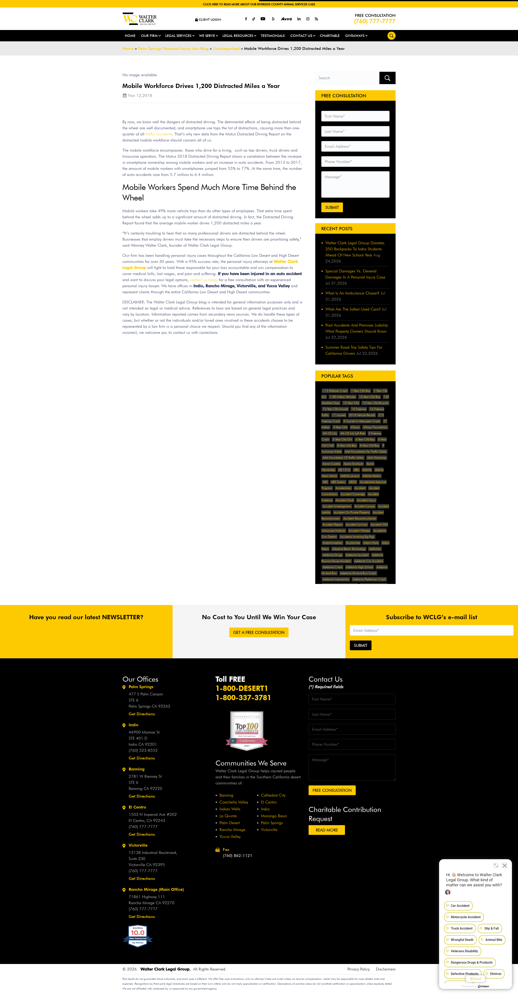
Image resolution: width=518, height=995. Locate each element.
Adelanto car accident (369, 561)
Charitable (330, 36)
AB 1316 (344, 470)
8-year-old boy (346, 445)
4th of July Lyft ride (352, 433)
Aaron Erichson (353, 464)
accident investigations (337, 506)
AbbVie (367, 470)
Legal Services (178, 36)
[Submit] (387, 78)
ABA (356, 470)
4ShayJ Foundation (375, 427)
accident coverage (353, 494)
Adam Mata (370, 543)
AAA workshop (376, 457)
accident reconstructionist (359, 518)
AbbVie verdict (372, 476)
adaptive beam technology (348, 549)
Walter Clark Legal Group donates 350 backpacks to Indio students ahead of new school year (354, 248)
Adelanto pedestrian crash (369, 579)
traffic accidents (159, 134)
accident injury (366, 500)
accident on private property (351, 512)
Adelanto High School (359, 567)
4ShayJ (355, 427)
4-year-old (340, 427)
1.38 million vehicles (343, 397)
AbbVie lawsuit (350, 476)
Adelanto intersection (336, 579)
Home (130, 36)
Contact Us (301, 36)
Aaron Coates (331, 464)
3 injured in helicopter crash (362, 421)
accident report (332, 524)
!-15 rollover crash (335, 391)
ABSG (352, 482)
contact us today (204, 279)
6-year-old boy (365, 439)
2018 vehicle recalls (362, 415)
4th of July (330, 433)
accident (360, 488)
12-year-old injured (335, 409)
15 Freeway (358, 409)
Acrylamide (353, 543)
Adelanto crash (332, 567)
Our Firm (149, 36)
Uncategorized (226, 48)
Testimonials (273, 36)
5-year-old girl (342, 439)
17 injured (338, 415)
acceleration (343, 488)
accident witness (359, 530)
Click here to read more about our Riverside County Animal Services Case (259, 4)
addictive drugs (332, 555)
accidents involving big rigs (357, 537)
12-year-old (351, 403)
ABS (325, 482)
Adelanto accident (357, 555)
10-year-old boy (369, 397)
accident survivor (356, 524)
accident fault (344, 500)
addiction (375, 549)
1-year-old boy (360, 391)
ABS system (338, 482)
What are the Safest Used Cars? (353, 309)
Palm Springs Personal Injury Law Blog (173, 48)
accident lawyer (365, 506)
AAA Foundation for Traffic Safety (365, 451)
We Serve (207, 36)
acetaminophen (332, 543)
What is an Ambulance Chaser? (352, 293)
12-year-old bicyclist (375, 403)
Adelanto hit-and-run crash (358, 573)
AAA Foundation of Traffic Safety (343, 457)
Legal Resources (238, 36)
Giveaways (354, 36)
